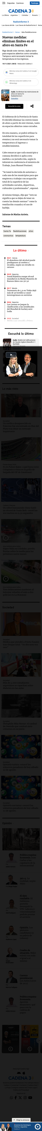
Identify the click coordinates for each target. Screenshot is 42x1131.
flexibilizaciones (19, 231)
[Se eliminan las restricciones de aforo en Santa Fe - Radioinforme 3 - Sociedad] (5, 95)
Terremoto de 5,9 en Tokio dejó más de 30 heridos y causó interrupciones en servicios (21, 292)
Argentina (14, 15)
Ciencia (14, 258)
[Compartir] (31, 106)
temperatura (21, 236)
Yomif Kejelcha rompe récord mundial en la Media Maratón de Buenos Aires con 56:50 (22, 278)
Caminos (20, 3)
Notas (17, 32)
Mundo (14, 288)
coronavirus (8, 236)
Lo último (20, 250)
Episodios (14, 99)
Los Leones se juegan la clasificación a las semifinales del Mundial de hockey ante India (20, 308)
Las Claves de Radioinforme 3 (26, 25)
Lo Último (5, 15)
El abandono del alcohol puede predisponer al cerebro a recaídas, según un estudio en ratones (21, 263)
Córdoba (25, 15)
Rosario (35, 15)
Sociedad (15, 319)
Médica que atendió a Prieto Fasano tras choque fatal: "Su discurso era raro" (20, 323)
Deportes (11, 3)
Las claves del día (8, 25)
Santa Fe (7, 231)
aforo (31, 231)
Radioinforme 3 (21, 22)
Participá (34, 3)
